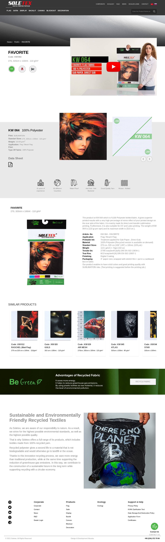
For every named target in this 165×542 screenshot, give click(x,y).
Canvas (69, 520)
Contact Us (154, 532)
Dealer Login (38, 520)
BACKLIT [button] (32, 11)
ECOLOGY (110, 4)
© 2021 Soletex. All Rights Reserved (18, 538)
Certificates (132, 520)
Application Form (134, 517)
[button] (149, 159)
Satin (68, 509)
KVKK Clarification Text (136, 509)
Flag (67, 506)
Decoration (70, 527)
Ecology (100, 506)
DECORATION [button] (63, 11)
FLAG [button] (9, 11)
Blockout (69, 524)
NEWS (124, 4)
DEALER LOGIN (134, 4)
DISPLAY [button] (23, 11)
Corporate (37, 506)
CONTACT (145, 4)
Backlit (68, 517)
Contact (36, 509)
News (36, 513)
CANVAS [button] (41, 11)
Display (68, 513)
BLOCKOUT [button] (51, 11)
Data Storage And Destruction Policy (141, 513)
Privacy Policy (133, 506)
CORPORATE (100, 4)
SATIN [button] (15, 11)
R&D (118, 4)
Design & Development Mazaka (82, 538)
